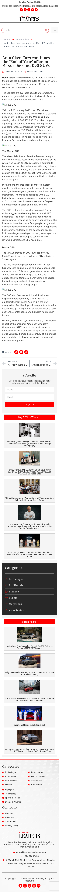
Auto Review (22, 39)
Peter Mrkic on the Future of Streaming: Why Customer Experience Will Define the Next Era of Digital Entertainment (29, 526)
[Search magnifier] (46, 30)
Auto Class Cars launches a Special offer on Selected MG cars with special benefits (29, 699)
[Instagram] (25, 9)
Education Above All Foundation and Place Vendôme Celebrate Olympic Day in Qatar (29, 499)
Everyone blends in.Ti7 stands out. (30, 725)
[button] (16, 352)
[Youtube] (36, 9)
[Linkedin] (32, 9)
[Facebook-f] (21, 9)
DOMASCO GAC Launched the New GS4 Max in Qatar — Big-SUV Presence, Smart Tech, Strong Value (29, 750)
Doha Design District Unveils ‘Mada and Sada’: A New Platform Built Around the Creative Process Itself (29, 554)
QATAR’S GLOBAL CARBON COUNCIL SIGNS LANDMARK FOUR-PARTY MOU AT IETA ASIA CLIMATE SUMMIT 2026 (29, 472)
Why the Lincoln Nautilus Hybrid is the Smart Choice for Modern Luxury (29, 673)
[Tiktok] (28, 9)
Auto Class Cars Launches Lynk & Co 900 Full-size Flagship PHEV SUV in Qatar (29, 647)
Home (7, 39)
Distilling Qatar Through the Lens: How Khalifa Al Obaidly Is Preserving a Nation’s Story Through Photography (29, 443)
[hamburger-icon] (54, 30)
